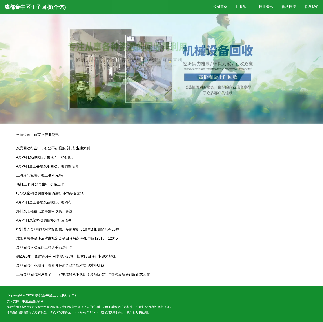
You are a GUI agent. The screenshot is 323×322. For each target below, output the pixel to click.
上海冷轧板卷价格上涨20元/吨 (39, 175)
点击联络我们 (114, 312)
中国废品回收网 (33, 301)
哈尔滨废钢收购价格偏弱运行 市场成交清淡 (50, 193)
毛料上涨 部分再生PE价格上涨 (40, 184)
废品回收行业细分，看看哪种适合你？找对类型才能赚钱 (60, 265)
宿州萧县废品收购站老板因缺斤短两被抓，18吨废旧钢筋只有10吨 (67, 229)
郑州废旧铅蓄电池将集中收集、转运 (44, 211)
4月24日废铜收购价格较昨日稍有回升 (45, 157)
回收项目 (243, 7)
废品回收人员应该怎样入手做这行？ (44, 247)
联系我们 (312, 7)
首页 (37, 135)
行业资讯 (266, 7)
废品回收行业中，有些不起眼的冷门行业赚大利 (53, 148)
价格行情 (289, 7)
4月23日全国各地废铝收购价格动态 (43, 202)
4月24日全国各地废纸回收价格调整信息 (47, 166)
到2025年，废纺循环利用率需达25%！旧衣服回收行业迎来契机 (66, 256)
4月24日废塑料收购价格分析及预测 (43, 220)
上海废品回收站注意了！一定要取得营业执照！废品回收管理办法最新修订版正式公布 (83, 274)
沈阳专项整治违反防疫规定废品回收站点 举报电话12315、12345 (67, 238)
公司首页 (220, 7)
